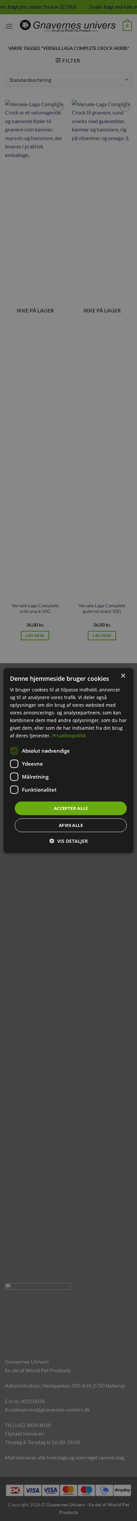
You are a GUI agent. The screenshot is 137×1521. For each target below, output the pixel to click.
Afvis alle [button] (71, 825)
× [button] (122, 675)
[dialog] (68, 760)
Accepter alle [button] (71, 808)
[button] (68, 841)
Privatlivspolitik (69, 735)
